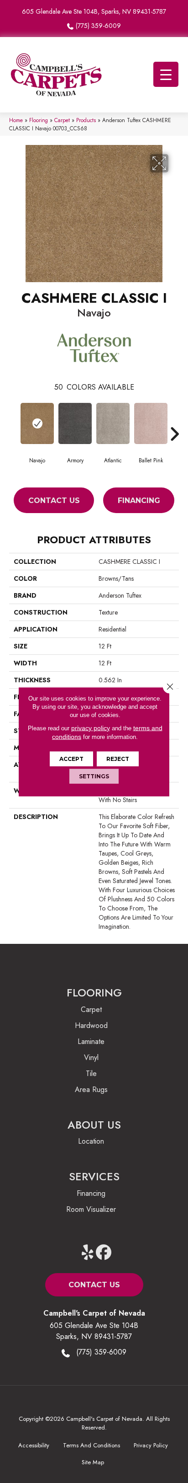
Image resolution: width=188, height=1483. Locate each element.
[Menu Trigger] (165, 74)
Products (86, 120)
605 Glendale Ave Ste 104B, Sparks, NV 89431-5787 (94, 11)
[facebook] (104, 1253)
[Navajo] (37, 423)
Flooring (38, 120)
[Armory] (75, 423)
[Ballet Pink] (151, 423)
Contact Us (54, 500)
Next (174, 420)
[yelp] (88, 1253)
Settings (94, 775)
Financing (139, 500)
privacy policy (90, 727)
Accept (71, 758)
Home (16, 120)
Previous (14, 420)
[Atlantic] (113, 423)
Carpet (62, 120)
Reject (117, 758)
